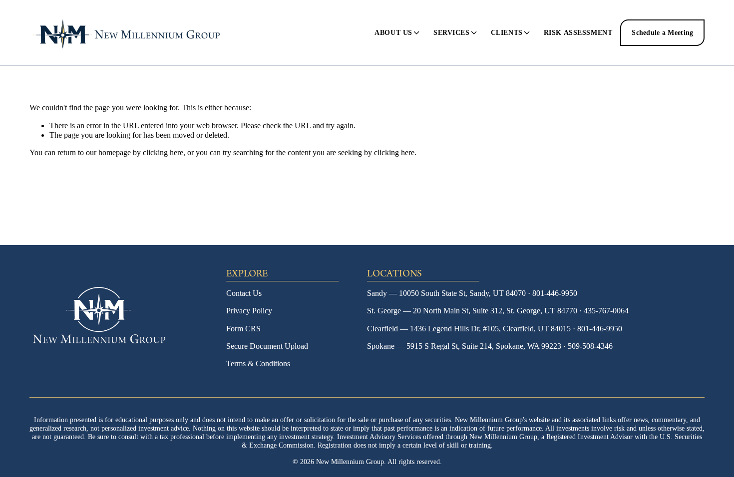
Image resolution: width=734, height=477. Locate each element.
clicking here (163, 152)
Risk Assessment (578, 32)
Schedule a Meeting (662, 32)
